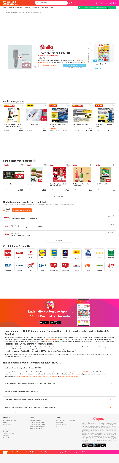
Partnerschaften (60, 427)
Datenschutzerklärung (71, 452)
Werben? (5, 422)
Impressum (6, 435)
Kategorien (44, 8)
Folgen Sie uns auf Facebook (38, 422)
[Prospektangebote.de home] (10, 2)
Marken (5, 427)
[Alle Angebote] (34, 160)
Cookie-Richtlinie (82, 452)
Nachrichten (6, 437)
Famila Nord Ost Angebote (17, 160)
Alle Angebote (7, 424)
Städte (52, 8)
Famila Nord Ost (17, 12)
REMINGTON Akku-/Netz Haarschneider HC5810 (32, 376)
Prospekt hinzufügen (8, 433)
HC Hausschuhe (52, 376)
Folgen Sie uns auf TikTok (37, 428)
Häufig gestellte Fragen (9, 420)
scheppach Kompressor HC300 (69, 376)
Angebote (27, 8)
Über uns (5, 431)
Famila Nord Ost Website (51, 339)
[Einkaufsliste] (114, 2)
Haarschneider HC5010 (80, 372)
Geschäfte (35, 8)
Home (5, 8)
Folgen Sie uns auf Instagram (37, 424)
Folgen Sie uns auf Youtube (37, 426)
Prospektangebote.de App (10, 429)
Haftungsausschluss (38, 452)
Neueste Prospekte (15, 8)
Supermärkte (76, 374)
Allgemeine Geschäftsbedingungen (54, 452)
